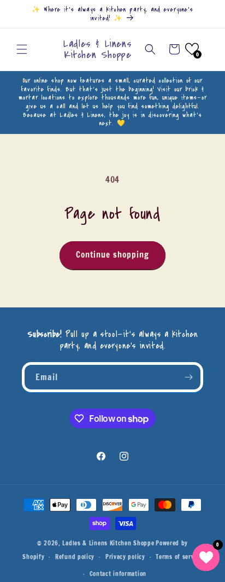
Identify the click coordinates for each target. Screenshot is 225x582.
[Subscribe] (188, 377)
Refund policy (74, 556)
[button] (22, 49)
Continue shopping (112, 254)
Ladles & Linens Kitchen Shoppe (108, 543)
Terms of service (179, 556)
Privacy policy (125, 556)
